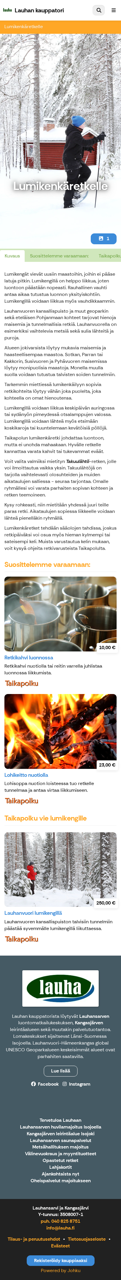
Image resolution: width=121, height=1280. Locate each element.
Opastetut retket (60, 1160)
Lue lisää (60, 1071)
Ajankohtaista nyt (60, 1174)
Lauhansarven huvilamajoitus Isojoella (60, 1127)
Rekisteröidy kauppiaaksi (60, 1260)
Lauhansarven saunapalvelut (60, 1140)
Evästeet (60, 1246)
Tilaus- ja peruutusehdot (34, 1239)
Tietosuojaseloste (87, 1239)
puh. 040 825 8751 (60, 1221)
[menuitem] (99, 10)
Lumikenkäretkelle (23, 26)
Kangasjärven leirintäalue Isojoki (61, 1134)
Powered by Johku (60, 1270)
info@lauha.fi (60, 1228)
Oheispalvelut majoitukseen (61, 1181)
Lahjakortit (60, 1167)
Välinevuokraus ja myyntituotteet (60, 1154)
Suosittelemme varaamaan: (59, 256)
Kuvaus (12, 256)
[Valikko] (113, 10)
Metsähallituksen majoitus (60, 1147)
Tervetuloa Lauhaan (60, 1120)
